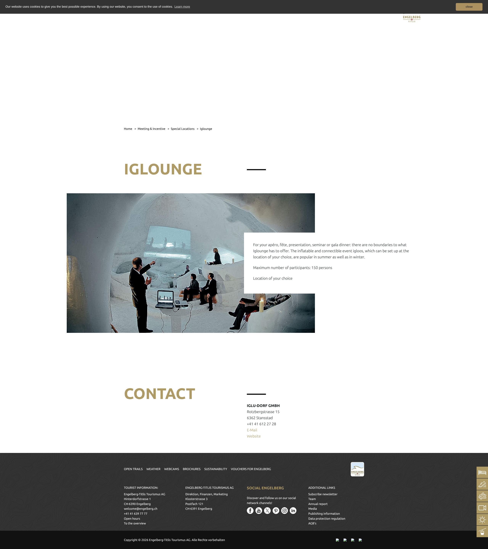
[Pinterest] (276, 510)
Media (312, 508)
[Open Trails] (482, 531)
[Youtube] (258, 510)
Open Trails (133, 469)
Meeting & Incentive (152, 129)
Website (254, 436)
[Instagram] (284, 510)
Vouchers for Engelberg (251, 469)
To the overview (135, 523)
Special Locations (183, 129)
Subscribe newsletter (323, 494)
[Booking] (482, 472)
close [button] (469, 6)
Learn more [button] (182, 6)
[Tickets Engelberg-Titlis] (482, 496)
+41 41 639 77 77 (135, 513)
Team (312, 499)
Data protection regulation (326, 518)
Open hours (132, 518)
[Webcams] (482, 508)
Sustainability (215, 469)
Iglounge (206, 129)
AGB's (312, 523)
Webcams (171, 469)
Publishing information (324, 513)
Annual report (318, 504)
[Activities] (482, 484)
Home (128, 129)
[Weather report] (482, 519)
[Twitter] (267, 510)
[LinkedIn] (293, 510)
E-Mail (252, 430)
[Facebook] (250, 510)
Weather (153, 469)
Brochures (192, 469)
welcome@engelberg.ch (140, 508)
